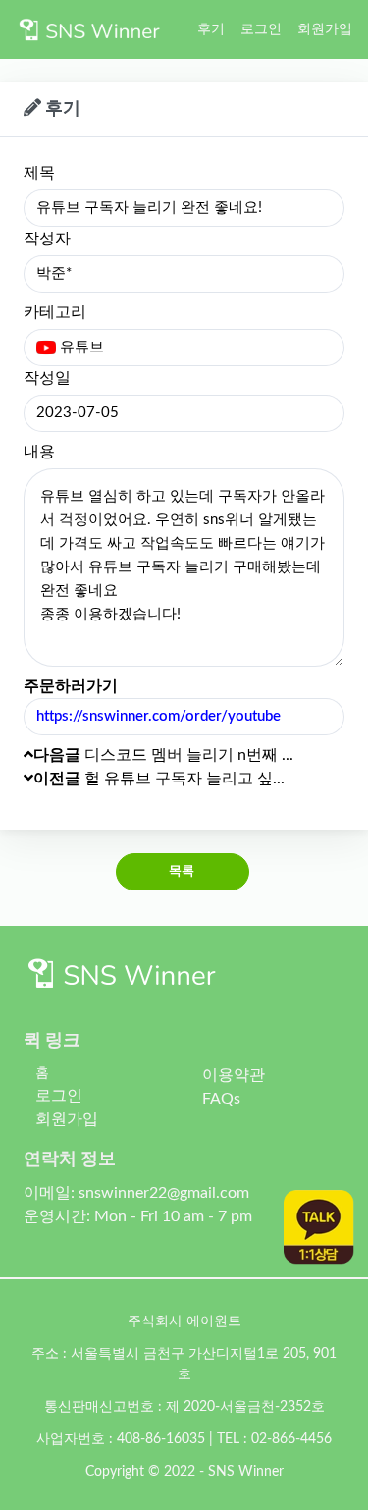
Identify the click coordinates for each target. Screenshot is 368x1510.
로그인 (261, 29)
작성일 (47, 378)
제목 (39, 173)
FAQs (221, 1098)
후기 (211, 29)
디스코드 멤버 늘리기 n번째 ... (163, 755)
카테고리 (55, 312)
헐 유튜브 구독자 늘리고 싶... (159, 778)
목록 (182, 871)
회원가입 (324, 29)
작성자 (47, 238)
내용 (39, 451)
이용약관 (233, 1075)
